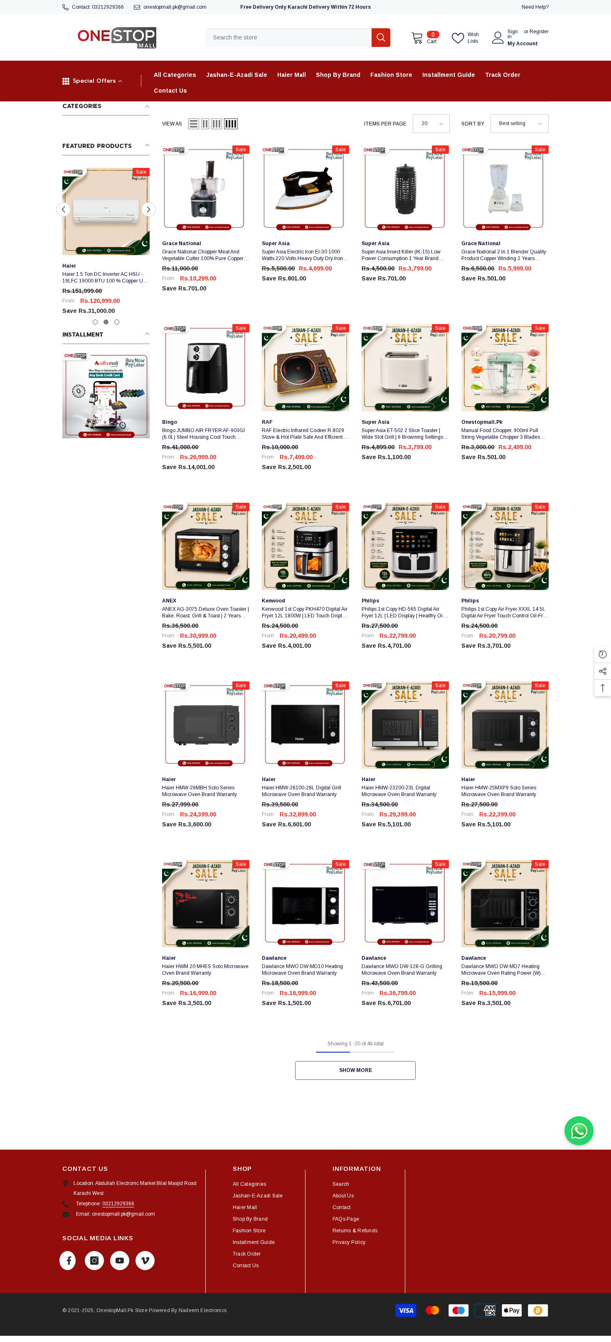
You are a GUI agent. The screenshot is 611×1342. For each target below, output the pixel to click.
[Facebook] (67, 1260)
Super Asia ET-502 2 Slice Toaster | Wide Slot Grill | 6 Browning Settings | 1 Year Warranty (404, 434)
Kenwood (273, 601)
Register (539, 31)
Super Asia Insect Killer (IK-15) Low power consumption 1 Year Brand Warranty (401, 255)
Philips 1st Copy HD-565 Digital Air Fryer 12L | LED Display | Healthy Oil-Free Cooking (404, 612)
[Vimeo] (145, 1260)
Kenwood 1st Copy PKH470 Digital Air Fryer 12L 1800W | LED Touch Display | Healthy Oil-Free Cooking (304, 612)
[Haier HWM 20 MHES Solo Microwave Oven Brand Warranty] (205, 903)
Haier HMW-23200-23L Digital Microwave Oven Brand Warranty (399, 791)
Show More (355, 1070)
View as (172, 124)
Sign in (513, 34)
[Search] (298, 37)
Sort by (472, 124)
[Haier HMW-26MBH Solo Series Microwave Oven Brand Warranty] (205, 725)
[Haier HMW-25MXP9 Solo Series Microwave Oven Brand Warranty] (505, 725)
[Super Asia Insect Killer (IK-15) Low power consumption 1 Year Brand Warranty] (405, 189)
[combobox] (289, 37)
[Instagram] (94, 1260)
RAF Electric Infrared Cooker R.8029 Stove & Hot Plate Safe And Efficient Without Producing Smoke (303, 434)
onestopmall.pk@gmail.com (175, 7)
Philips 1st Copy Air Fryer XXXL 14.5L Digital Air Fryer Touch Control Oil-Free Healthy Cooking (505, 612)
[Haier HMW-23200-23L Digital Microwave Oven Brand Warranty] (405, 725)
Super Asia (276, 243)
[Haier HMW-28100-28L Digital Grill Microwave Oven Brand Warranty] (305, 725)
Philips (370, 601)
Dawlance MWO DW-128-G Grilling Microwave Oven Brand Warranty (402, 969)
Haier (69, 266)
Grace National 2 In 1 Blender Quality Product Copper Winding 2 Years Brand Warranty (503, 255)
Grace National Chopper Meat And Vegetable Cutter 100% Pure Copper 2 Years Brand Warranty (205, 255)
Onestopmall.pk (482, 422)
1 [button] (95, 322)
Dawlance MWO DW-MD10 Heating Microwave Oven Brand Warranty (302, 969)
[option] (106, 245)
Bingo (169, 422)
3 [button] (116, 322)
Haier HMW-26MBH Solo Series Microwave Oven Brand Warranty (199, 791)
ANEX (169, 601)
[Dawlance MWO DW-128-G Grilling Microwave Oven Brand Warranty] (405, 903)
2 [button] (105, 322)
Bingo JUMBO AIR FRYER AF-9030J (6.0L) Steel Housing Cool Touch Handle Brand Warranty (203, 434)
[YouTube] (119, 1260)
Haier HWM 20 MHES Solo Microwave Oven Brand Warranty (205, 969)
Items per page (385, 124)
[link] (106, 394)
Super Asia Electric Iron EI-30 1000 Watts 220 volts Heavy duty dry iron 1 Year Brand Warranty (304, 255)
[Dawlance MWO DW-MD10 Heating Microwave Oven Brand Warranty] (305, 903)
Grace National (181, 243)
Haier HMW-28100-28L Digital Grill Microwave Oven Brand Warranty (301, 791)
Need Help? (535, 7)
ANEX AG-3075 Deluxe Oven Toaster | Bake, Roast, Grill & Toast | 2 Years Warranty (205, 612)
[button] (63, 209)
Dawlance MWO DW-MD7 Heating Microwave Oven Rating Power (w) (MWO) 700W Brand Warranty (501, 969)
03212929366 (108, 7)
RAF (267, 422)
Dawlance (274, 958)
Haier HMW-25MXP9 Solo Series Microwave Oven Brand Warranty (498, 791)
